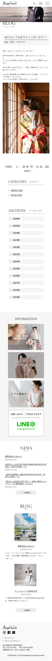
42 (41, 167)
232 (47, 167)
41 (37, 167)
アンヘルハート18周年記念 (26, 591)
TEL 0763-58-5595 (9, 647)
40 (31, 167)
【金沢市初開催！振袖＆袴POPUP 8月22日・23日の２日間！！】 (25, 475)
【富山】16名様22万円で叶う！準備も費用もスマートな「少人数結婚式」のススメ (26, 482)
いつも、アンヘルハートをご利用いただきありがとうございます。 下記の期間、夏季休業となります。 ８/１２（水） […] (26, 555)
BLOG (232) (16, 195)
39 (27, 167)
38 (24, 167)
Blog (6, 42)
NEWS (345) (17, 190)
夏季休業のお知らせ (13, 456)
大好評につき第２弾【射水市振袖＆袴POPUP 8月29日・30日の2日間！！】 (26, 465)
